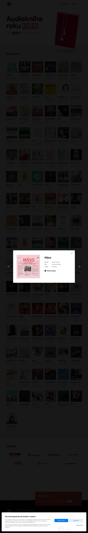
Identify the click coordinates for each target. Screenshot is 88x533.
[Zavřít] (72, 253)
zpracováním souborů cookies (30, 524)
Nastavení (76, 520)
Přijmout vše (61, 520)
